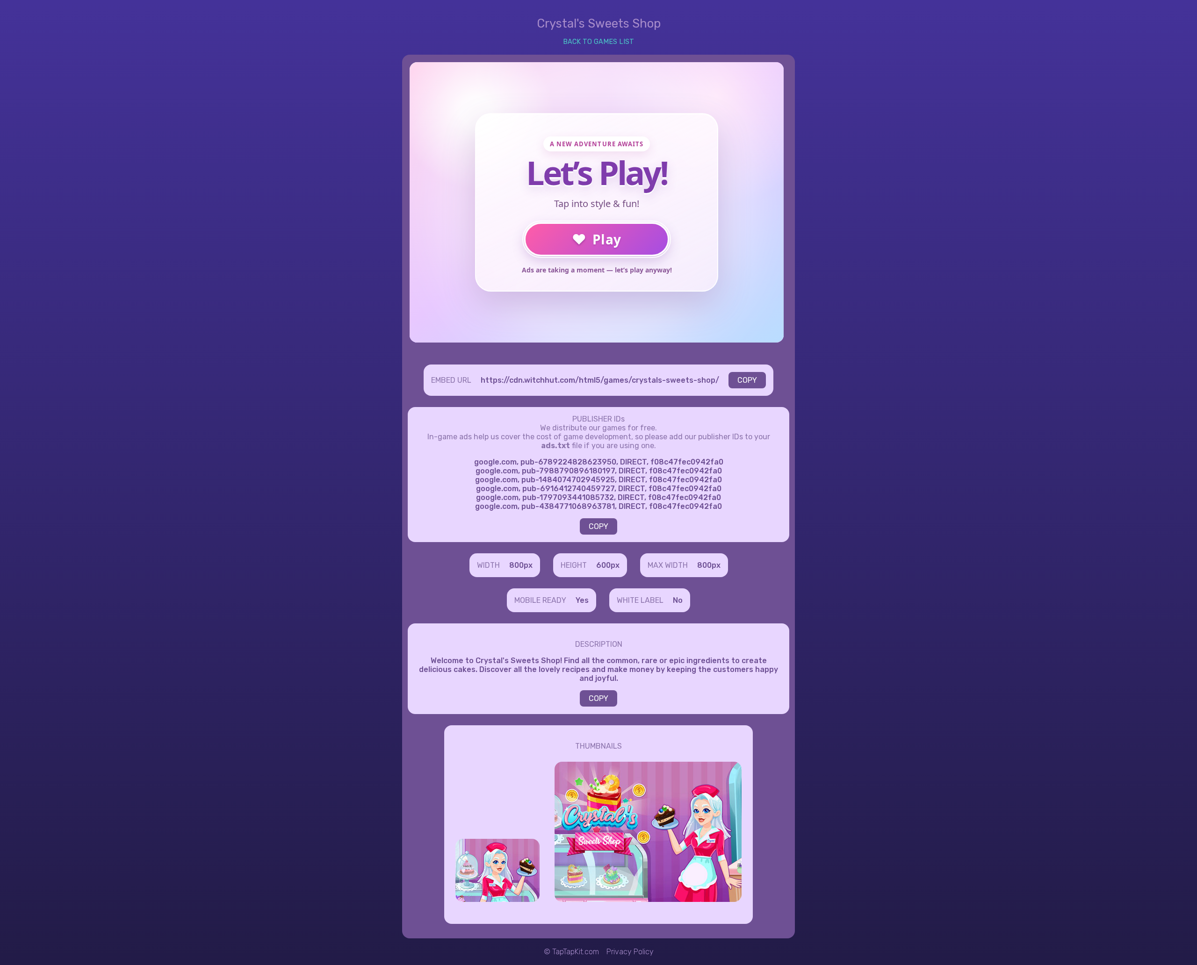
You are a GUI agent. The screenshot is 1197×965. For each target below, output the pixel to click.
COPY (747, 380)
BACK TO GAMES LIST (598, 42)
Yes (582, 600)
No (678, 600)
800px (521, 565)
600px (608, 565)
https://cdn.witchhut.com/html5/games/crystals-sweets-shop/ (600, 380)
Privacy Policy (630, 951)
